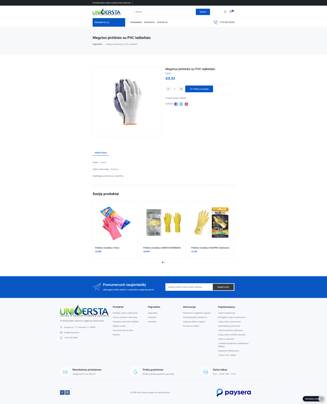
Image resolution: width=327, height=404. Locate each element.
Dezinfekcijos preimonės (229, 326)
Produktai (149, 22)
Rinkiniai (116, 334)
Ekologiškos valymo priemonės (231, 317)
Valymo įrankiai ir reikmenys (125, 317)
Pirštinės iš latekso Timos (107, 248)
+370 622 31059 (226, 22)
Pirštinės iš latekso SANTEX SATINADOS (162, 248)
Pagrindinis (136, 22)
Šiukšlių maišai (119, 326)
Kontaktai (162, 22)
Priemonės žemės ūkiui (123, 330)
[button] (162, 262)
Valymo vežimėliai (226, 339)
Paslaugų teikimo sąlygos (194, 321)
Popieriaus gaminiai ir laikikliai (125, 321)
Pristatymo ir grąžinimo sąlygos (197, 313)
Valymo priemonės (226, 313)
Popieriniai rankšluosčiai (228, 350)
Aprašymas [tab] (101, 152)
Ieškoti (203, 11)
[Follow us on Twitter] (181, 104)
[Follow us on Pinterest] (186, 104)
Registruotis (223, 287)
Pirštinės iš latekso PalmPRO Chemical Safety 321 (214, 248)
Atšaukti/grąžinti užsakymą (195, 317)
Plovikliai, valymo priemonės (125, 313)
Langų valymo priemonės (229, 321)
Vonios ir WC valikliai (227, 355)
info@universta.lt (71, 332)
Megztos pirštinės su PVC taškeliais (190, 69)
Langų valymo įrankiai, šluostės (232, 334)
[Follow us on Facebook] (176, 104)
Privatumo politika (191, 326)
